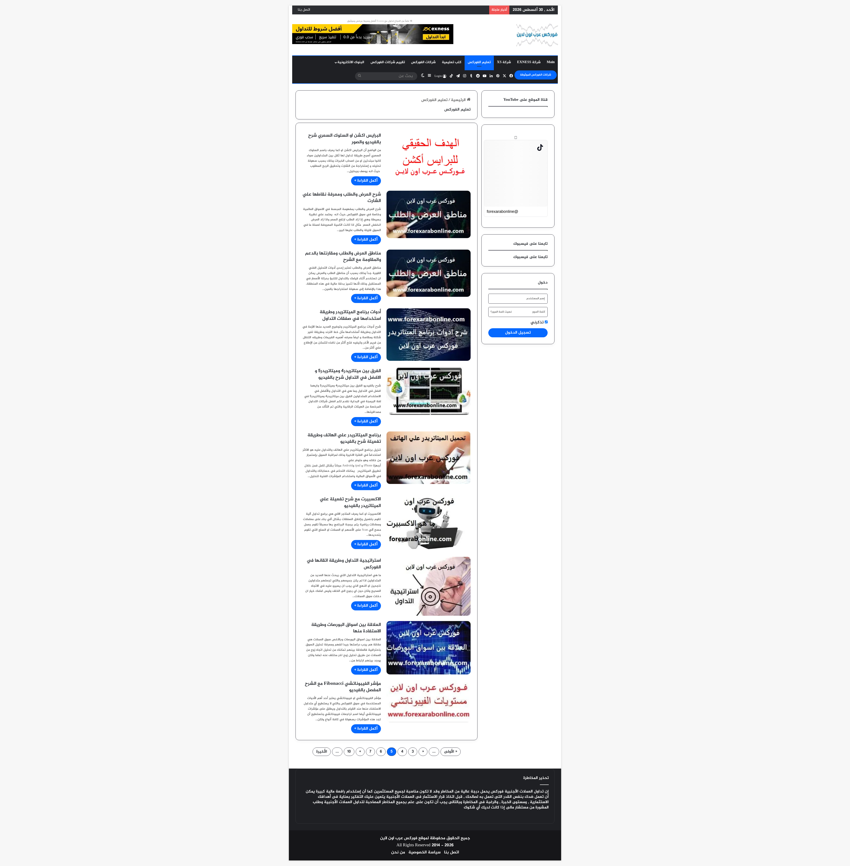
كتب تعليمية (452, 62)
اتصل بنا (304, 10)
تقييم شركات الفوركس (388, 62)
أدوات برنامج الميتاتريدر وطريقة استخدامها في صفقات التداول (350, 315)
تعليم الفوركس (479, 62)
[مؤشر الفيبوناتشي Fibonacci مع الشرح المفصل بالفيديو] (428, 701)
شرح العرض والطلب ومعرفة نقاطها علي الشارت (342, 198)
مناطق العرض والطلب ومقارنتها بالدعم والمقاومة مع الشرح (343, 257)
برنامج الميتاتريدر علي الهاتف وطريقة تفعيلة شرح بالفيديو (344, 438)
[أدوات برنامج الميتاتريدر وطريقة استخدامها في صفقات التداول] (428, 334)
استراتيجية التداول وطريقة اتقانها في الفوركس (344, 564)
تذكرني (538, 322)
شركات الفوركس (423, 62)
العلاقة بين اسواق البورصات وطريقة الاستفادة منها (346, 628)
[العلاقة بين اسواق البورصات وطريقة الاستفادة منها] (428, 647)
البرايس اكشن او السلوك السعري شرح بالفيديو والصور (344, 139)
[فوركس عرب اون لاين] (537, 35)
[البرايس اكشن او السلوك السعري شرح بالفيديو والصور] (428, 154)
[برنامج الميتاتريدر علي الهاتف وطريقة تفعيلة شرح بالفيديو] (428, 457)
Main (551, 62)
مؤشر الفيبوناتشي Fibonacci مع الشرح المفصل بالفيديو (343, 687)
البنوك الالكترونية (350, 62)
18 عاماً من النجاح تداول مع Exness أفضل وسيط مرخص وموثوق (379, 21)
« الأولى (450, 751)
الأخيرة (321, 751)
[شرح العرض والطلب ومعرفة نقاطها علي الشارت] (428, 214)
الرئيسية (459, 100)
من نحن (398, 852)
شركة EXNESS (529, 62)
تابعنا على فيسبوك (530, 257)
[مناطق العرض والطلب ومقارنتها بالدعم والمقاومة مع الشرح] (428, 273)
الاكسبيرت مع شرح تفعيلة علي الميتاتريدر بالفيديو (350, 502)
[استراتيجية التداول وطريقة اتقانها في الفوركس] (428, 586)
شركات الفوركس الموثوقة (535, 74)
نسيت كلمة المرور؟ (501, 312)
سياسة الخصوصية (424, 852)
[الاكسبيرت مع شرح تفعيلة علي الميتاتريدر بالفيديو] (428, 523)
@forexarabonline (502, 211)
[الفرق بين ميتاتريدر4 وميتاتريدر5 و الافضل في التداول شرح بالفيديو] (428, 391)
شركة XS (504, 62)
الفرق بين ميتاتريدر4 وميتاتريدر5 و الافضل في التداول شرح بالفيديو (348, 374)
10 (349, 751)
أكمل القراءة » (366, 180)
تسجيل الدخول (518, 332)
